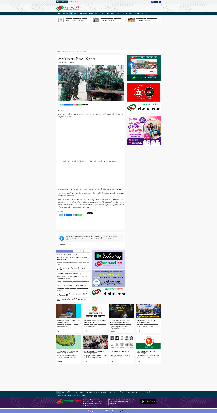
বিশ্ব (108, 13)
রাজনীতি (124, 13)
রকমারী (102, 13)
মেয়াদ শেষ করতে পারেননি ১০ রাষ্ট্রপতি (120, 351)
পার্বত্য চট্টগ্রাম (83, 13)
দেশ (71, 13)
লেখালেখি (148, 392)
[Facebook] (66, 104)
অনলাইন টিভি (71, 395)
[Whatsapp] (80, 104)
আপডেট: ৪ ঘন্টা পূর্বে (74, 1)
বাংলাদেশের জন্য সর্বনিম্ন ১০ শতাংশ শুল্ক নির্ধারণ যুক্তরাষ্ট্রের (147, 352)
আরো (147, 13)
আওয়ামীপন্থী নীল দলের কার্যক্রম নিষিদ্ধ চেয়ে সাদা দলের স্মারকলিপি (94, 352)
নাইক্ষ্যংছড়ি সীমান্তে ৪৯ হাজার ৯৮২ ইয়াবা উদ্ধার (69, 273)
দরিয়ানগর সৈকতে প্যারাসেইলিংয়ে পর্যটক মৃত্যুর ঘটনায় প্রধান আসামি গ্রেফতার (120, 321)
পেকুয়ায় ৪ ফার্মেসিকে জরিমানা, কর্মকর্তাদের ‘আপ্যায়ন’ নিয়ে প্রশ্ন (73, 282)
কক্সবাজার (65, 13)
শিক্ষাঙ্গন (131, 13)
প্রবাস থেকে (135, 392)
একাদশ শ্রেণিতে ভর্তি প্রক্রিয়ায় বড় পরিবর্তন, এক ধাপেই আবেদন (95, 321)
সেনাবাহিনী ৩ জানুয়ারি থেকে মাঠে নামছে (76, 58)
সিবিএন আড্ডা (81, 395)
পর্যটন (96, 13)
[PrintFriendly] (62, 104)
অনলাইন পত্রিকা (139, 13)
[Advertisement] (51, 37)
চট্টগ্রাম (76, 13)
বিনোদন (118, 13)
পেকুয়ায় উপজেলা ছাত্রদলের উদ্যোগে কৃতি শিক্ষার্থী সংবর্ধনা (71, 285)
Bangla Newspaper (123, 411)
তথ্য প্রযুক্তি (103, 392)
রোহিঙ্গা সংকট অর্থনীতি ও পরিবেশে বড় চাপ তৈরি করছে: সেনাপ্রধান (68, 321)
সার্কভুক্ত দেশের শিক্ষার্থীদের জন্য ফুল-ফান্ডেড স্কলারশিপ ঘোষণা (146, 321)
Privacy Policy (61, 395)
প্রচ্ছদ (59, 13)
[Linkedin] (71, 104)
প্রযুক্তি (112, 13)
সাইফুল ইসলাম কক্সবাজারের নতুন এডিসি (67, 254)
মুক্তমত (141, 392)
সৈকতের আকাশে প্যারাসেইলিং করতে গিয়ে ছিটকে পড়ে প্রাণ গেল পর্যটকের (68, 352)
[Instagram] (75, 104)
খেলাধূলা (91, 13)
